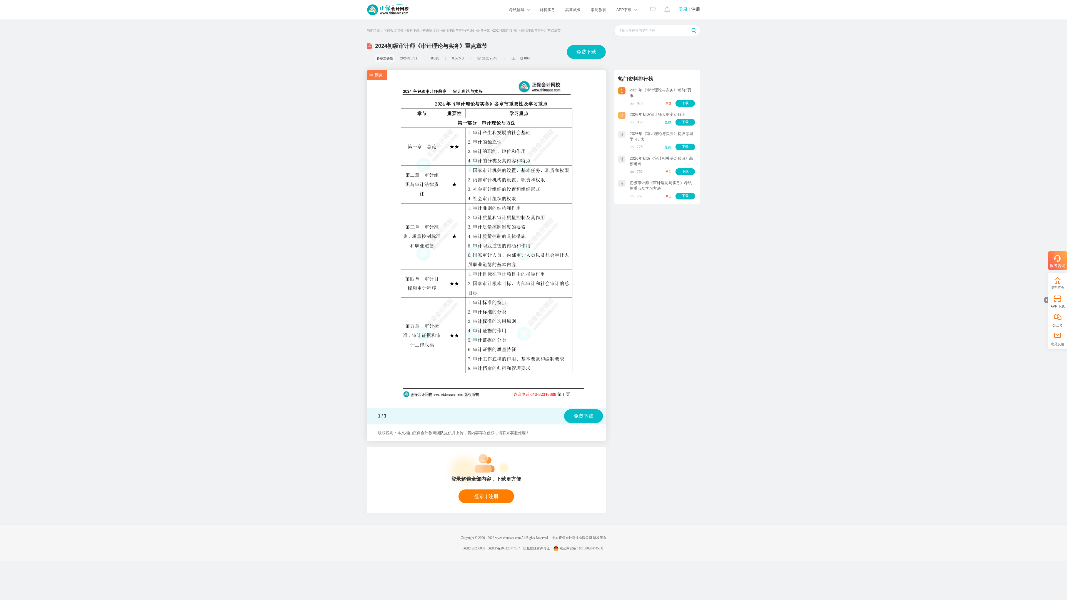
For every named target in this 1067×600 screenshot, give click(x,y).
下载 (685, 103)
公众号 (1058, 325)
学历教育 (598, 10)
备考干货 (483, 30)
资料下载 (413, 30)
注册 (695, 9)
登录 (683, 9)
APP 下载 (1058, 306)
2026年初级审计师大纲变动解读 (657, 114)
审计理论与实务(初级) (458, 30)
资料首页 (1057, 287)
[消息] (667, 8)
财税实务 (547, 10)
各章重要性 (385, 58)
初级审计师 (430, 30)
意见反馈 (1057, 344)
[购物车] (652, 8)
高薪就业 (573, 10)
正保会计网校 (393, 30)
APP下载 (624, 10)
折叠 (1046, 300)
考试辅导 (517, 10)
